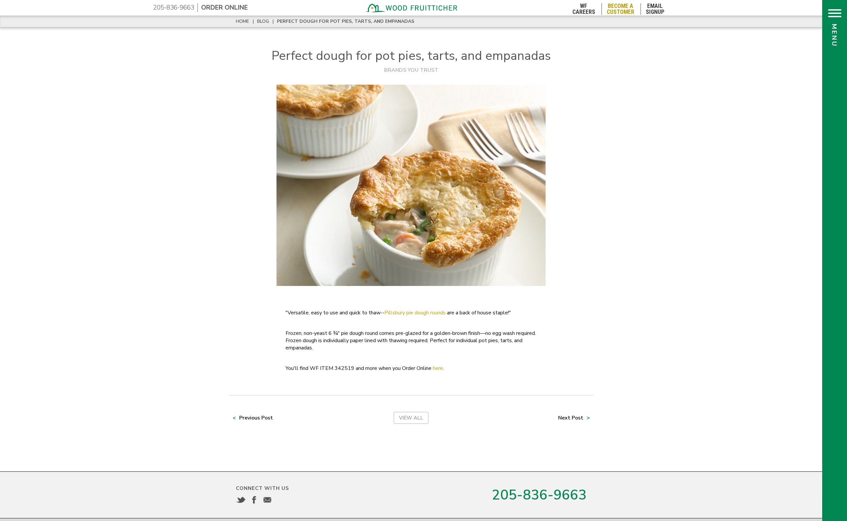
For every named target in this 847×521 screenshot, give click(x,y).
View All (411, 418)
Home (242, 21)
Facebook (254, 500)
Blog (263, 21)
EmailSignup (655, 9)
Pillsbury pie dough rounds (415, 312)
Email (267, 500)
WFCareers (583, 9)
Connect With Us (262, 488)
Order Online (224, 7)
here (438, 368)
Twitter (241, 500)
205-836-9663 (173, 7)
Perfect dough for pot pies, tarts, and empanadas (345, 21)
